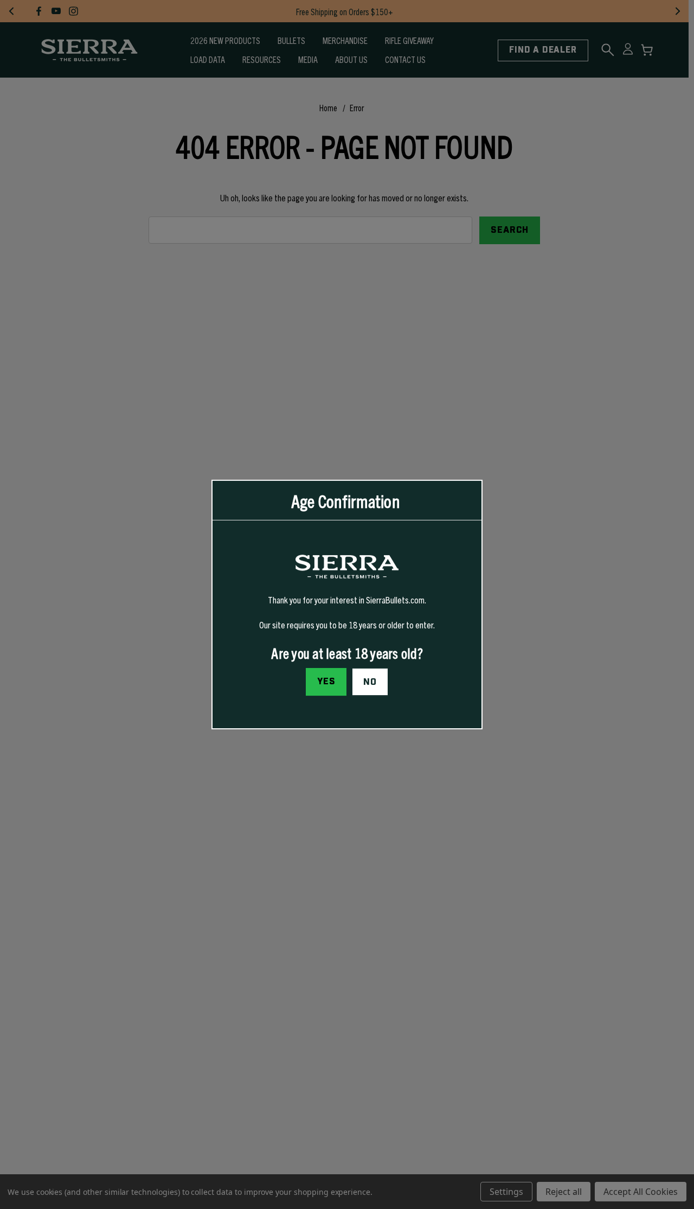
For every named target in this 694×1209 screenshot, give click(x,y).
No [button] (370, 682)
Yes (326, 682)
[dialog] (347, 604)
